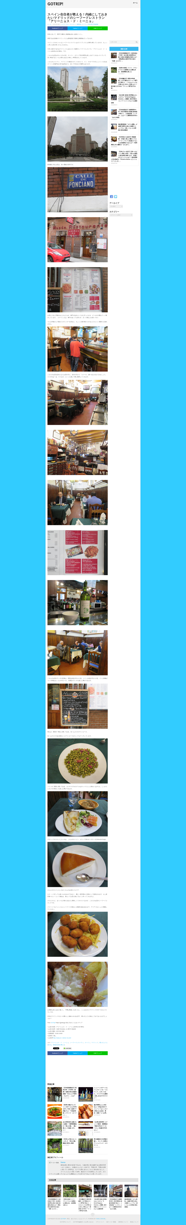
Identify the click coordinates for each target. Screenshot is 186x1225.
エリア (63, 24)
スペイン (87, 1042)
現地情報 (95, 24)
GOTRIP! (55, 4)
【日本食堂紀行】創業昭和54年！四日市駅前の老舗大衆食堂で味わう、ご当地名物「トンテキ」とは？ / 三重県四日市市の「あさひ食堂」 (124, 113)
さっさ (49, 24)
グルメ (67, 24)
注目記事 (90, 24)
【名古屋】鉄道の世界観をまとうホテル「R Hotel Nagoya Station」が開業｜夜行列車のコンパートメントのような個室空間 (124, 99)
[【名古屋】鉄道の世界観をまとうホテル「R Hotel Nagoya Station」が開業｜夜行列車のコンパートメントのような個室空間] (100, 1191)
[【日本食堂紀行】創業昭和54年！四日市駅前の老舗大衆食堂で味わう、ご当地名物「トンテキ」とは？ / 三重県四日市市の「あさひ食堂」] (116, 1191)
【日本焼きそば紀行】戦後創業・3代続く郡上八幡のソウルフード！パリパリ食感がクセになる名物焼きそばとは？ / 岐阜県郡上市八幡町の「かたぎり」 (124, 140)
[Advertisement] (77, 1068)
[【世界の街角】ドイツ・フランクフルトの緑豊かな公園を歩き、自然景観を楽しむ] (70, 1191)
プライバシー (100, 1222)
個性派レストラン (82, 24)
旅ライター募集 (111, 1222)
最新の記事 (124, 49)
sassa (63, 1162)
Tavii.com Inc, (101, 1218)
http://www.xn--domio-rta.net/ (62, 1038)
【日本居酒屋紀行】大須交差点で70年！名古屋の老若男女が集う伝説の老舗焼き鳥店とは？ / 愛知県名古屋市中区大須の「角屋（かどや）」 (124, 57)
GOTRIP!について (65, 1222)
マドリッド (94, 1042)
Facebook (111, 196)
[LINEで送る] (67, 1048)
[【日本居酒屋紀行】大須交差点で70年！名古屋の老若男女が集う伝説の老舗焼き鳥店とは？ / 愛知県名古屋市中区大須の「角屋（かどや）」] (54, 1191)
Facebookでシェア (57, 28)
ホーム (135, 3)
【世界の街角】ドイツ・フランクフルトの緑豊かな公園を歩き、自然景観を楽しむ (127, 69)
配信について (134, 1222)
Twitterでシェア (77, 28)
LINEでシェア (98, 28)
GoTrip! (53, 1022)
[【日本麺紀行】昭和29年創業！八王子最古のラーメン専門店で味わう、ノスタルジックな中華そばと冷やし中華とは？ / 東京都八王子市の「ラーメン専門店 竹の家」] (85, 1191)
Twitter (115, 196)
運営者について (123, 1222)
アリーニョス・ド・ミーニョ (60, 1042)
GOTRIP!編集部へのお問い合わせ (83, 1222)
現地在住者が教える (59, 1045)
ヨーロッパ (73, 24)
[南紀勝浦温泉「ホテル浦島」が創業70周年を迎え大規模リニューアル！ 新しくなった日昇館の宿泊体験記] (131, 1191)
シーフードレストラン (77, 1042)
